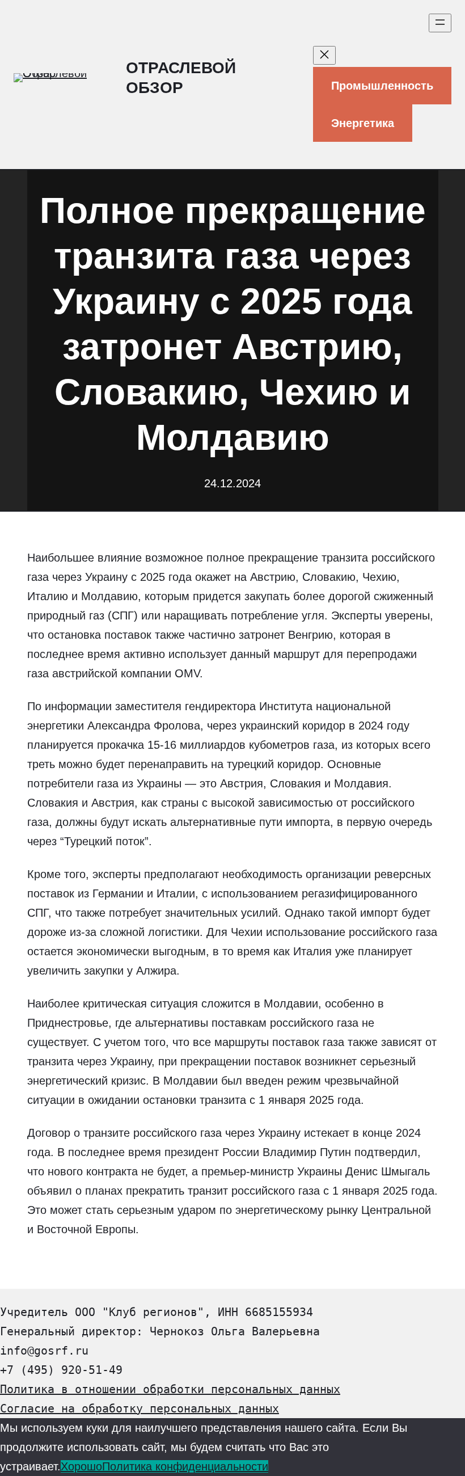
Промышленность (382, 85)
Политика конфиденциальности (185, 1466)
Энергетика (362, 123)
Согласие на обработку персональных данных (139, 1408)
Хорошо (81, 1466)
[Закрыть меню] (324, 55)
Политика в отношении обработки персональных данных (170, 1389)
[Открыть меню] (440, 23)
